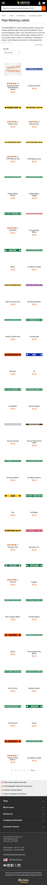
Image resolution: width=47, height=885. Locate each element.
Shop (5, 801)
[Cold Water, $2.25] (13, 390)
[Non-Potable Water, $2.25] (13, 600)
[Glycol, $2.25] (13, 635)
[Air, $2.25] (34, 355)
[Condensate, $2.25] (34, 320)
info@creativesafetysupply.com (14, 854)
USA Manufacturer (15, 860)
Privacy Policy (9, 873)
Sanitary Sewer (34, 688)
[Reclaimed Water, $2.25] (34, 285)
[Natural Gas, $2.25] (34, 107)
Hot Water (34, 512)
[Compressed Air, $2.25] (34, 69)
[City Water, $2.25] (13, 214)
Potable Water (34, 617)
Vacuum (13, 582)
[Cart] (44, 3)
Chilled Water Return (13, 194)
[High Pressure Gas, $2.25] (13, 285)
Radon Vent (12, 124)
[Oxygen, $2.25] (34, 565)
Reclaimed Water (34, 302)
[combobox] (23, 8)
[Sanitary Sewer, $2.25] (34, 672)
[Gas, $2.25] (13, 496)
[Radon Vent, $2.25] (13, 107)
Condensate (34, 337)
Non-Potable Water (12, 617)
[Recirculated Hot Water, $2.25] (34, 635)
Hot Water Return (34, 478)
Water (12, 267)
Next (33, 770)
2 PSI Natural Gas (13, 159)
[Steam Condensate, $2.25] (13, 320)
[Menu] (3, 3)
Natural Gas (34, 124)
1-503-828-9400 (18, 850)
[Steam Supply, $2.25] (34, 390)
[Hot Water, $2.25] (34, 496)
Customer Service (11, 827)
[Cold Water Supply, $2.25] (34, 741)
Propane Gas (13, 547)
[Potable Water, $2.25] (34, 600)
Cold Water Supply (34, 758)
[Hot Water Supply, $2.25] (34, 250)
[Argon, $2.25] (34, 706)
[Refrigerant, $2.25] (13, 706)
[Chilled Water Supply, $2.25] (34, 177)
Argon (34, 723)
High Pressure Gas (12, 302)
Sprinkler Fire (34, 547)
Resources (8, 814)
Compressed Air (34, 86)
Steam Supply (34, 406)
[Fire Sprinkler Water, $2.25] (34, 214)
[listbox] (11, 53)
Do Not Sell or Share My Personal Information (28, 873)
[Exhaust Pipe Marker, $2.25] (13, 741)
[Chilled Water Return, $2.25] (13, 177)
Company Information (12, 820)
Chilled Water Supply (34, 194)
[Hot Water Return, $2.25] (34, 461)
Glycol (12, 652)
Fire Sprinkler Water (34, 231)
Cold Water (13, 406)
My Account (8, 807)
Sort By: (6, 49)
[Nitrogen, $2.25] (13, 355)
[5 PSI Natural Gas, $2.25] (34, 142)
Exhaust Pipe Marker (13, 759)
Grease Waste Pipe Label (34, 442)
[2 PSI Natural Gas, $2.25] (13, 142)
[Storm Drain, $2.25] (13, 672)
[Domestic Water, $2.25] (13, 461)
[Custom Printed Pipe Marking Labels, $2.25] (13, 69)
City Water (13, 230)
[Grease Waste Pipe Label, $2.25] (34, 424)
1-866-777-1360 (18, 847)
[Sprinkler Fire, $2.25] (34, 531)
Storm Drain (12, 688)
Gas (12, 512)
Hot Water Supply (34, 267)
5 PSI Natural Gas (34, 159)
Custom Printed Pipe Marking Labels (13, 87)
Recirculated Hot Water (34, 652)
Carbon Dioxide (13, 441)
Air (34, 371)
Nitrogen (12, 371)
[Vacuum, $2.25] (13, 565)
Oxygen (34, 582)
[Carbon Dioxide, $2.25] (13, 424)
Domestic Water (13, 478)
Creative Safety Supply (22, 875)
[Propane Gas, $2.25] (13, 531)
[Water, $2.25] (13, 250)
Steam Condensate (12, 337)
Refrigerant (12, 723)
